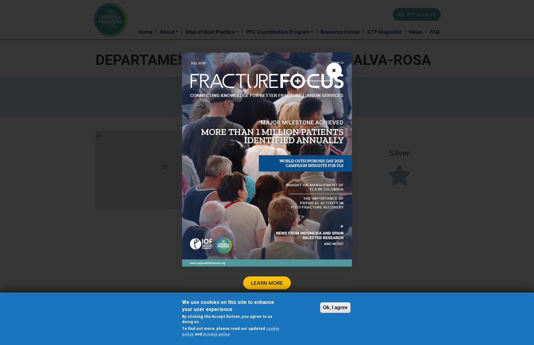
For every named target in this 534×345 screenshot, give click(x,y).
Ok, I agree (335, 307)
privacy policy (216, 333)
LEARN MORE (267, 283)
